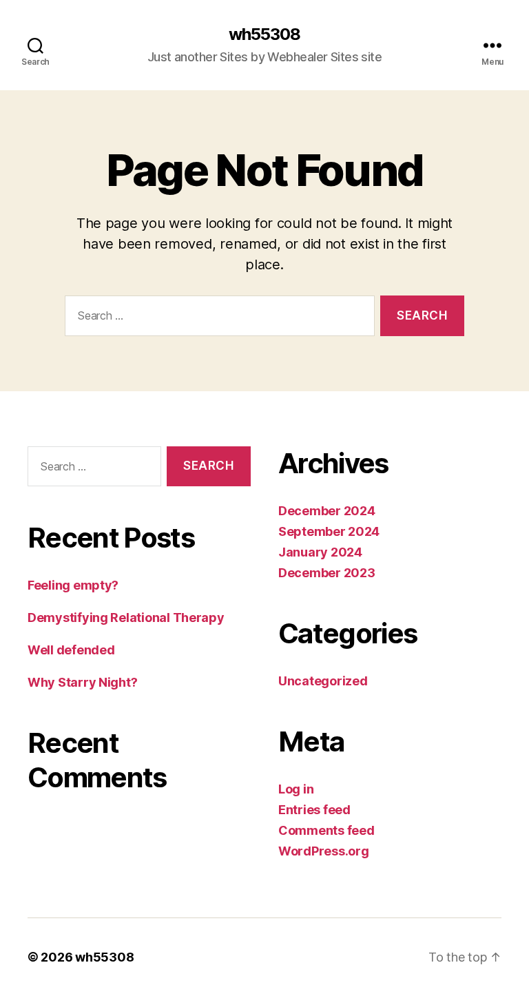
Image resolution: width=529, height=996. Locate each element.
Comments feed (326, 830)
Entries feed (314, 809)
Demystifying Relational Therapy (126, 617)
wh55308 (264, 34)
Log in (295, 789)
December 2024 (326, 511)
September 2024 (329, 531)
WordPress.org (323, 851)
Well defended (71, 650)
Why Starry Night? (82, 682)
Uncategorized (323, 681)
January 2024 (320, 552)
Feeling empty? (73, 585)
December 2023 (326, 573)
